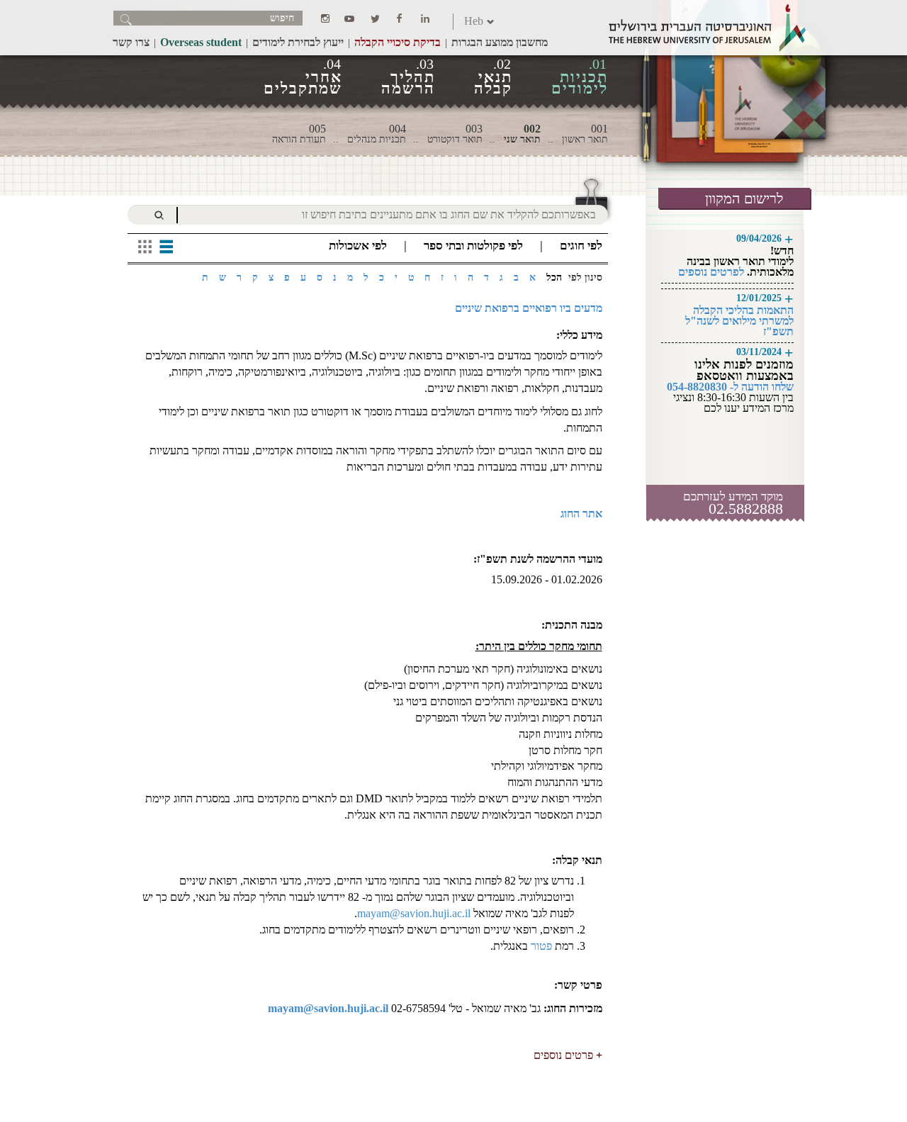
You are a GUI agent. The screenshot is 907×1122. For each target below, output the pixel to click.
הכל (554, 277)
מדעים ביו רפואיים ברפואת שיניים (528, 308)
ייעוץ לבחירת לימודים (298, 42)
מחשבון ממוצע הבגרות (499, 42)
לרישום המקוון (744, 198)
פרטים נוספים (563, 1055)
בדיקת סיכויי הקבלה (397, 42)
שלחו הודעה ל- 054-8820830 (730, 387)
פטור (540, 946)
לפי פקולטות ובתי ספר (473, 245)
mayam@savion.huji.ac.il (414, 913)
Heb (473, 21)
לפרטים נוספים (711, 272)
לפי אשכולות (358, 245)
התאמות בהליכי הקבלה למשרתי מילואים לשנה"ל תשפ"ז (739, 320)
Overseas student (201, 42)
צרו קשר (131, 42)
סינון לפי (585, 277)
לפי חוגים (581, 245)
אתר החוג (581, 513)
